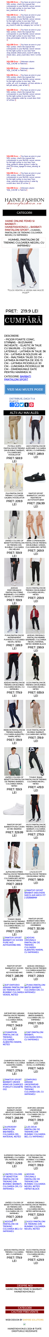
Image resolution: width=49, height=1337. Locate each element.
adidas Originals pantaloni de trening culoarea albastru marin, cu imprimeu (36, 969)
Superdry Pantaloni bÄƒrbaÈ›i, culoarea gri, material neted (14, 1157)
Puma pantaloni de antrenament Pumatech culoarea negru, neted (14, 638)
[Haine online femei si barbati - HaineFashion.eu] (24, 207)
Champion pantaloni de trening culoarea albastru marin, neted (14, 1063)
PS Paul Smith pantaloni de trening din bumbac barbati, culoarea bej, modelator (14, 450)
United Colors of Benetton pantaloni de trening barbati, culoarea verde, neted (14, 781)
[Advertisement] (24, 128)
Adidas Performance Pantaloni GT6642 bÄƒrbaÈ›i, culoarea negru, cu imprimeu (14, 592)
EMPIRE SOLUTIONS (33, 1320)
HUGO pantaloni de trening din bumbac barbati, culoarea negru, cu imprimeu (36, 827)
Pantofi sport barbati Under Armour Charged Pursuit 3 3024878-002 (14, 1111)
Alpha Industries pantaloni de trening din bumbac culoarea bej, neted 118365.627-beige (14, 876)
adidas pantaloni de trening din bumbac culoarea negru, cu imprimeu (14, 685)
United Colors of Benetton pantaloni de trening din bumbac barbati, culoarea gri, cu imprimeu (14, 1207)
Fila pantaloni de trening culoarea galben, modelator (14, 495)
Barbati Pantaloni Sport (23, 228)
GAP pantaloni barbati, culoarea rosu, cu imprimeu (36, 1062)
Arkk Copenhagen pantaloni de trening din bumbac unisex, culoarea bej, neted (36, 544)
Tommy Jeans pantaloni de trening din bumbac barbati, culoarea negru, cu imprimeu (14, 923)
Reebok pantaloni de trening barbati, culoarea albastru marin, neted (14, 733)
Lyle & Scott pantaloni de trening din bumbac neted (36, 874)
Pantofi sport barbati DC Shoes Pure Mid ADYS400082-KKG (14, 969)
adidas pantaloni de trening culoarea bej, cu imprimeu (14, 1252)
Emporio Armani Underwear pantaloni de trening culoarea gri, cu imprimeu (36, 1112)
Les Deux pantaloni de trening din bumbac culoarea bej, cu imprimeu (36, 1158)
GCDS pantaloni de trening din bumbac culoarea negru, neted (36, 685)
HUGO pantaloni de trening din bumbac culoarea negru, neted (36, 591)
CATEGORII (24, 212)
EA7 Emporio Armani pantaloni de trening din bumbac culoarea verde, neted (14, 1017)
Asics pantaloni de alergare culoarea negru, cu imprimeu (36, 448)
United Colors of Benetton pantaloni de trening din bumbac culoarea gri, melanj (14, 545)
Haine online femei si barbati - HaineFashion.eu (24, 1290)
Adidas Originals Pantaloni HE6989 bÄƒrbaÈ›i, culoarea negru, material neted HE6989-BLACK (36, 639)
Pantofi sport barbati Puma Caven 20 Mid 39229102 (14, 826)
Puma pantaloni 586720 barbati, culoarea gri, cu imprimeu (35, 1016)
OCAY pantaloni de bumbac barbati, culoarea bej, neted (36, 732)
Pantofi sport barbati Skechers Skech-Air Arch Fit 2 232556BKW (36, 922)
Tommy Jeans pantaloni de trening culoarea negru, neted (36, 780)
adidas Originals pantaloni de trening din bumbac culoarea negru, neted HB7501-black (36, 1206)
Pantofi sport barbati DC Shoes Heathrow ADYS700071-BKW (36, 496)
